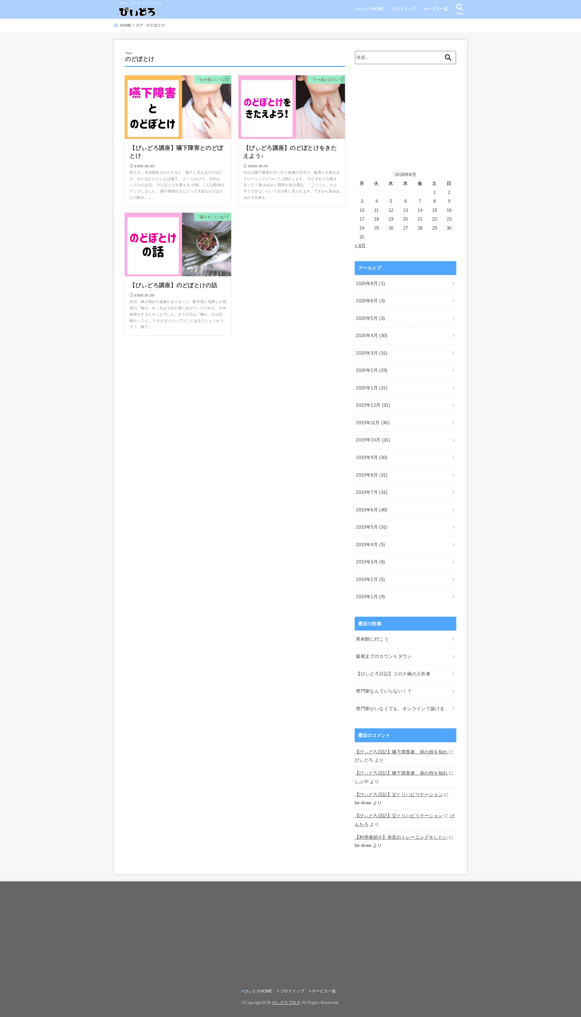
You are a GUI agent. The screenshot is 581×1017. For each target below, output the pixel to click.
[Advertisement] (405, 117)
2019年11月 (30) (372, 422)
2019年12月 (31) (373, 405)
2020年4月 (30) (371, 335)
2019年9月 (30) (371, 457)
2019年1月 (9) (370, 596)
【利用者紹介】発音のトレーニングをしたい (401, 837)
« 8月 (360, 245)
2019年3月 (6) (370, 561)
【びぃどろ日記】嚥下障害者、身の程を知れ (401, 752)
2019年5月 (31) (371, 527)
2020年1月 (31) (371, 387)
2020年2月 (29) (371, 370)
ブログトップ (404, 9)
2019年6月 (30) (371, 509)
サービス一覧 (436, 9)
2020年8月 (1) (370, 283)
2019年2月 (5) (370, 579)
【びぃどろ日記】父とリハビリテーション (399, 794)
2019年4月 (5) (370, 544)
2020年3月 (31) (371, 353)
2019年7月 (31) (371, 492)
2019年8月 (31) (371, 475)
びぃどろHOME (370, 9)
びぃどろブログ (286, 1002)
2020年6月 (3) (370, 300)
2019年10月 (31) (373, 440)
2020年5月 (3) (370, 318)
